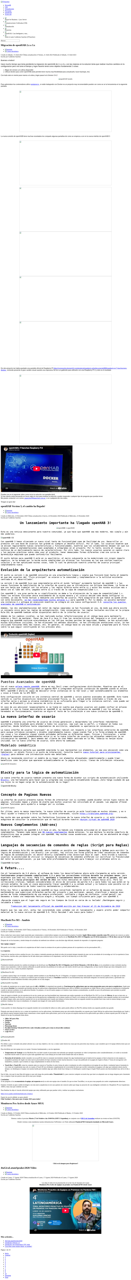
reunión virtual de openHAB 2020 (97, 819)
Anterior (7, 1255)
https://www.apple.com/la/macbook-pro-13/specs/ (17, 1094)
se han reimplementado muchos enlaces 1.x (46, 600)
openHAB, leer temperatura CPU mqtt (17, 1244)
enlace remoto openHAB (27, 686)
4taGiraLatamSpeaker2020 (13, 1241)
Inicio (7, 1253)
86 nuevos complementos (54, 832)
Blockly (5, 780)
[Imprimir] (8, 49)
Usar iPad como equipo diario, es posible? (18, 1246)
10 (6, 1274)
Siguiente (8, 1275)
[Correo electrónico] (12, 51)
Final (6, 1277)
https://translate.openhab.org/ (96, 813)
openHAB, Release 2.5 (12, 1243)
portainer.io (35, 84)
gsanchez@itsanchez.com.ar (35, 498)
